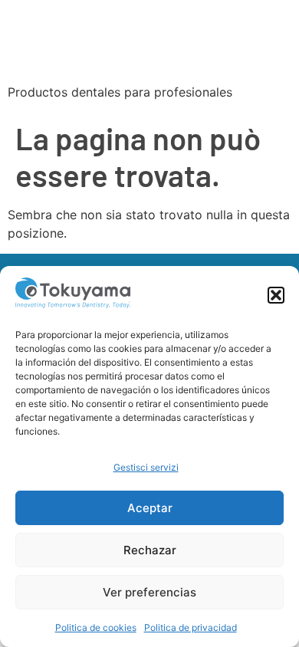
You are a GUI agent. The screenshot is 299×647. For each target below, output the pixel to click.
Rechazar (149, 550)
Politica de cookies (95, 627)
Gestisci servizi (146, 467)
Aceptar (149, 508)
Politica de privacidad (190, 627)
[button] (276, 295)
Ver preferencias (149, 592)
